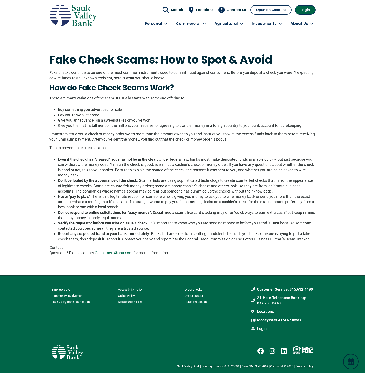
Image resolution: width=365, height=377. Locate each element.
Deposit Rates (194, 295)
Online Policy (126, 295)
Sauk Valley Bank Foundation (71, 302)
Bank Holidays (61, 289)
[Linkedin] (284, 351)
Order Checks (193, 289)
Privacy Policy (304, 366)
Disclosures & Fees (130, 302)
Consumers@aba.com (113, 253)
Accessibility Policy (130, 289)
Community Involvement (67, 295)
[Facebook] (260, 351)
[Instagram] (272, 351)
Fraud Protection (196, 302)
